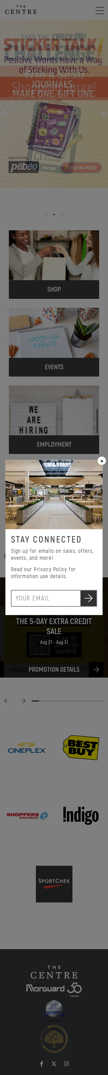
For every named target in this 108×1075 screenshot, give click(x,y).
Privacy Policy (50, 569)
